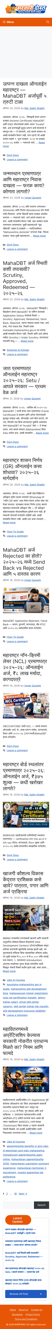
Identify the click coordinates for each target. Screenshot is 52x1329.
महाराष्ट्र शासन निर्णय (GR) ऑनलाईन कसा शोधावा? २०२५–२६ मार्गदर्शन (22, 469)
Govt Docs (13, 155)
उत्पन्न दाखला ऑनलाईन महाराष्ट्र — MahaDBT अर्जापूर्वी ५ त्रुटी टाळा (25, 93)
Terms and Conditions (26, 1319)
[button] (48, 22)
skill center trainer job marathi (31, 1006)
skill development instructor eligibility (24, 1010)
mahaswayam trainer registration (28, 993)
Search (41, 1205)
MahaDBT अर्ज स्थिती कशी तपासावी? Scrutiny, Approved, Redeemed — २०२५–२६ (25, 278)
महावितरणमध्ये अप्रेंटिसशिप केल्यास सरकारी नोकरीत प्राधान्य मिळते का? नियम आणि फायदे (25, 1041)
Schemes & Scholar (18, 350)
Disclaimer (17, 1314)
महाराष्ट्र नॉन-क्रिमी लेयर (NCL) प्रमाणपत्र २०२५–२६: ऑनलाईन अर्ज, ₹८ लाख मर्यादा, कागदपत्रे (25, 667)
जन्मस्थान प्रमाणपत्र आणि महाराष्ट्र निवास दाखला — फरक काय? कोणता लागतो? (23, 182)
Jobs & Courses (16, 980)
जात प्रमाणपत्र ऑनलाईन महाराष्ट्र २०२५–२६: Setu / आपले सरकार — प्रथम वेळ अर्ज (24, 380)
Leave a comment (17, 159)
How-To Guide (15, 531)
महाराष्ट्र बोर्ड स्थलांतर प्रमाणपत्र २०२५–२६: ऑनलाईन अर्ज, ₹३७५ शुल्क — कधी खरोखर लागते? (24, 776)
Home (13, 1309)
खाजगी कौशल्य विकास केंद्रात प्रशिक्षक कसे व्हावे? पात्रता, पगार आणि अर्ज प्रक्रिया (25, 882)
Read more (39, 235)
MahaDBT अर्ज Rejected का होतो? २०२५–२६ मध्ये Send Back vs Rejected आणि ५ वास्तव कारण (24, 562)
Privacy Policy (33, 1314)
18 (15, 1193)
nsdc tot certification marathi (19, 997)
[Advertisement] (26, 52)
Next (23, 1193)
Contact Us (36, 1309)
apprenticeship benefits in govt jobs (27, 1146)
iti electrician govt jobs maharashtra (23, 1150)
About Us (23, 1309)
